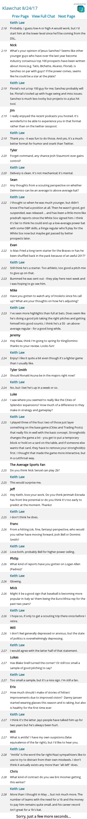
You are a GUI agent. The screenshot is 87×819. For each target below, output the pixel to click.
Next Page (66, 16)
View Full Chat (43, 16)
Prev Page (20, 16)
